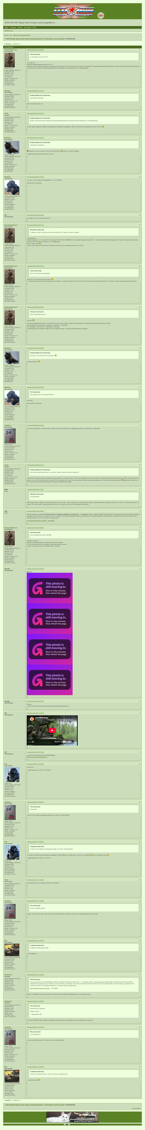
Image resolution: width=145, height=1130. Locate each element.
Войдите (15, 35)
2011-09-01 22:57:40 (38, 177)
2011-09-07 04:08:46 (38, 527)
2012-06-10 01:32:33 (38, 713)
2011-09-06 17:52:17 (38, 489)
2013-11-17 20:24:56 (38, 1027)
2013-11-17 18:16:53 (38, 974)
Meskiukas (7, 138)
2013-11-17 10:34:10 (38, 841)
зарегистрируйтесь (25, 35)
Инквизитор (8, 975)
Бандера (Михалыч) (10, 50)
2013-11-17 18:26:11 (38, 1001)
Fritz (5, 764)
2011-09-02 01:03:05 (38, 215)
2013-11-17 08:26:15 (38, 802)
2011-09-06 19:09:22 (38, 511)
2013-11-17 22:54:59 (38, 1066)
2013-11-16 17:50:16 (38, 752)
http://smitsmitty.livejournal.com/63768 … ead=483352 (40, 520)
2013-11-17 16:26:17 (38, 940)
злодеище (7, 425)
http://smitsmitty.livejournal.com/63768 (40, 988)
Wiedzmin (7, 177)
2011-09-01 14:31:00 (38, 137)
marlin (6, 113)
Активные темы (8, 30)
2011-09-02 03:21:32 (38, 266)
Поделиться (30, 49)
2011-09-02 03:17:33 (38, 225)
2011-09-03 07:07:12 (38, 465)
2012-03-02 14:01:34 (38, 568)
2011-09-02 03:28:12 (38, 307)
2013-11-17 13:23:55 (38, 900)
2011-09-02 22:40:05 (38, 425)
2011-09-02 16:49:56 (38, 348)
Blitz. (5, 940)
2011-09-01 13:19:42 (38, 90)
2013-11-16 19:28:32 (38, 764)
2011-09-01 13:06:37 (38, 49)
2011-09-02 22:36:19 (38, 387)
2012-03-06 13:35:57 (38, 701)
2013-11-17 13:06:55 (38, 879)
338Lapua (7, 91)
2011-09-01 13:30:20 (38, 113)
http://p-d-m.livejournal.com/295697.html (37, 757)
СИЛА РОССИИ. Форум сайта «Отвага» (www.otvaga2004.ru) (24, 39)
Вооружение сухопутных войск (54, 39)
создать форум (136, 1108)
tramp (6, 880)
